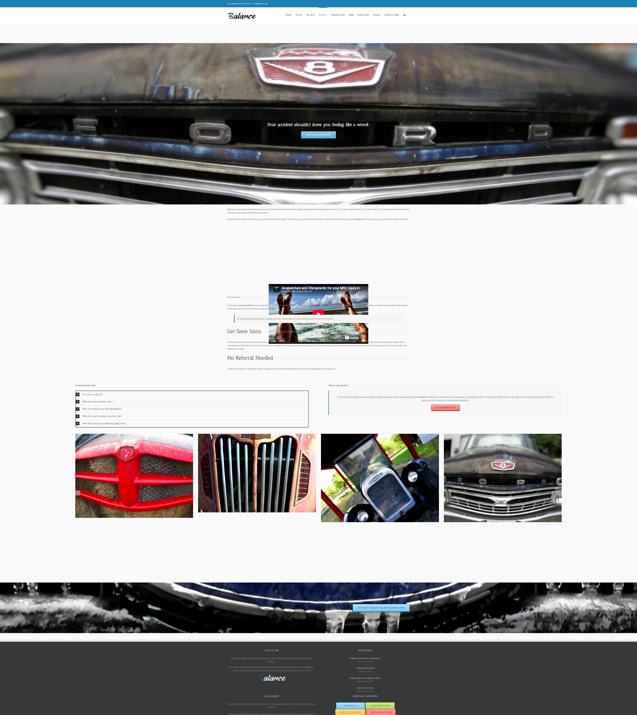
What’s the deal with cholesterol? (366, 658)
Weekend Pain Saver (365, 668)
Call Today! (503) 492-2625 (239, 3)
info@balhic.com (260, 3)
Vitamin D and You (365, 687)
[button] (404, 14)
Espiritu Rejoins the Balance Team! (365, 678)
